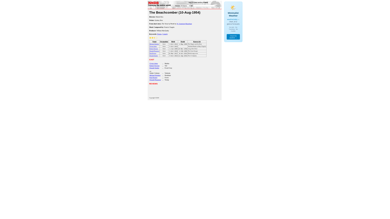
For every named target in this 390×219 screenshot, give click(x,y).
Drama (159, 34)
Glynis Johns (154, 63)
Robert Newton (154, 66)
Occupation (164, 41)
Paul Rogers (153, 77)
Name (154, 41)
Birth (173, 41)
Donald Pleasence (155, 80)
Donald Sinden (154, 68)
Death (183, 41)
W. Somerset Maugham (184, 24)
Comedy (165, 34)
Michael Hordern (155, 75)
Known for (197, 41)
